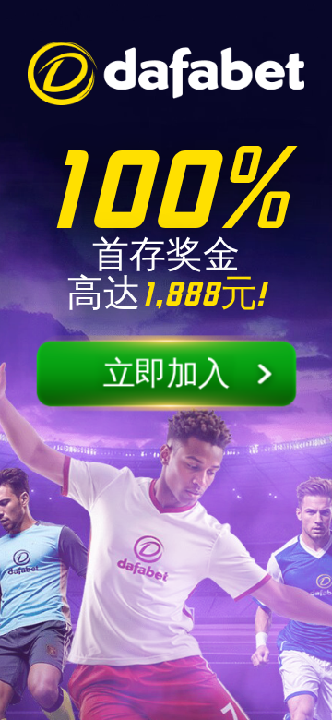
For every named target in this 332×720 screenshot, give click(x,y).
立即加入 (166, 374)
